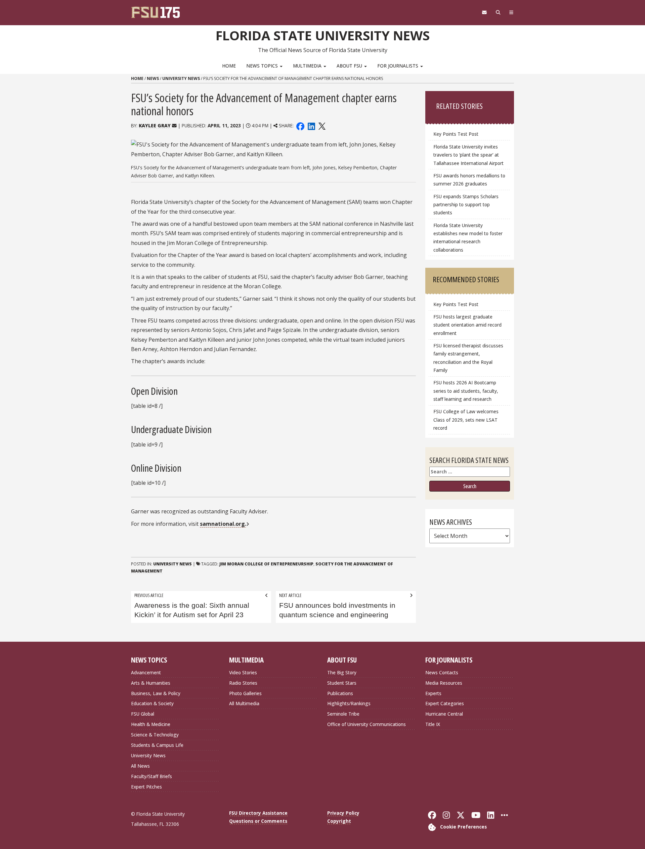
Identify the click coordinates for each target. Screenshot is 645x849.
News (153, 78)
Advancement (146, 672)
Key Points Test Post (455, 134)
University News (181, 78)
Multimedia (308, 65)
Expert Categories (444, 703)
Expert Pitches (146, 786)
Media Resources (443, 683)
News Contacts (441, 672)
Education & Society (152, 703)
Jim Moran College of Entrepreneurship (266, 564)
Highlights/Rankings (349, 703)
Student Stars (341, 683)
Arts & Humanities (150, 683)
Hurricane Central (444, 714)
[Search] (498, 12)
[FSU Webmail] (484, 12)
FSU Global (142, 714)
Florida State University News (323, 35)
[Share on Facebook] (300, 125)
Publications (340, 693)
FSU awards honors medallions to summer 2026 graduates (469, 179)
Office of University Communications (366, 724)
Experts (433, 693)
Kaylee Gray (155, 125)
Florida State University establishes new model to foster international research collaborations (468, 237)
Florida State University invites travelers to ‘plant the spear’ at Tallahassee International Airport (468, 154)
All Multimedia (244, 703)
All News (140, 766)
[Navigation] (511, 12)
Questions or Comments (258, 821)
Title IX (432, 724)
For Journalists (398, 65)
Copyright (339, 821)
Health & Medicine (150, 724)
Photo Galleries (245, 693)
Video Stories (243, 672)
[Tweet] (321, 125)
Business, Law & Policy (155, 693)
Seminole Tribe (343, 714)
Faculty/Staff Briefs (151, 776)
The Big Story (341, 672)
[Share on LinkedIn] (311, 125)
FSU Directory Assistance (258, 813)
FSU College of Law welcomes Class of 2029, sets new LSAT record (466, 419)
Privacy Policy (343, 813)
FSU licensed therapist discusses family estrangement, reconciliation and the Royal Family (468, 357)
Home (229, 65)
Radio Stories (243, 683)
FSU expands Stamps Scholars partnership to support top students (466, 204)
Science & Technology (155, 734)
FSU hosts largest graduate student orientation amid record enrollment (467, 324)
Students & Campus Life (157, 745)
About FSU (350, 65)
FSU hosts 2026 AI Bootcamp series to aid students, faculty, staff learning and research (465, 390)
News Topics (262, 65)
